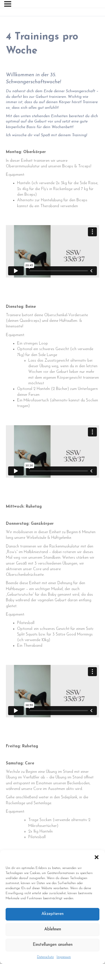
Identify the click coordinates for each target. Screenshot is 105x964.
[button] (96, 857)
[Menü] (7, 4)
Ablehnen (52, 929)
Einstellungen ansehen (53, 945)
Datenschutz (45, 957)
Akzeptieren (52, 914)
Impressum (64, 957)
